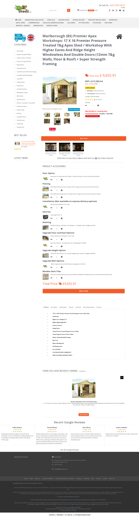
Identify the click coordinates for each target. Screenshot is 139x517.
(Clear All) (82, 371)
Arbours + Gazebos (23, 25)
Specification (63, 307)
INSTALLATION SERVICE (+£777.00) (59, 204)
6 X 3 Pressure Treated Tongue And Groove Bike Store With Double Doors (28, 143)
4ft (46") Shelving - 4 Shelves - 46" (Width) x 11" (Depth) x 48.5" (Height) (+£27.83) (72, 225)
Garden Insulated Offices (34, 20)
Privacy (98, 478)
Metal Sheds (20, 23)
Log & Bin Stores (21, 117)
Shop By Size (20, 127)
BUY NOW (84, 138)
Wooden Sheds (63, 20)
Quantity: (87, 102)
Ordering (86, 478)
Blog (31, 478)
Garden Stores (51, 25)
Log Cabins (71, 23)
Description (54, 307)
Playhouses (97, 23)
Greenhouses (38, 25)
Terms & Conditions (47, 478)
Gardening (19, 124)
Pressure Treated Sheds (97, 20)
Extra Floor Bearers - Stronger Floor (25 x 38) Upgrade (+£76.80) (68, 243)
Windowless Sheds (22, 92)
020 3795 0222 (117, 5)
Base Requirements (88, 307)
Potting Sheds (84, 23)
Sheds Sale (51, 20)
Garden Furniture (21, 106)
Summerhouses (33, 23)
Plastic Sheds (20, 110)
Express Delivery (79, 20)
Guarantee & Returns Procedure (65, 478)
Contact (105, 478)
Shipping (79, 478)
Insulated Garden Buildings (53, 23)
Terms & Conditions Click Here (71, 496)
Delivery (71, 307)
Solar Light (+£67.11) (56, 215)
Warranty (78, 307)
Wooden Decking (21, 89)
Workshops (113, 20)
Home (26, 478)
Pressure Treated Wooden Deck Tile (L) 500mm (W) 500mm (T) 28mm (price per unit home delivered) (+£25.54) (81, 274)
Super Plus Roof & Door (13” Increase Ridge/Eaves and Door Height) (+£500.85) (72, 253)
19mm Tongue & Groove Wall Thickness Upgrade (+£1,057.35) (67, 264)
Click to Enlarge (74, 109)
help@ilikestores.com (61, 469)
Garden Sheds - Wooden (23, 58)
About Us (37, 478)
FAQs (92, 478)
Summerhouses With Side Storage (26, 72)
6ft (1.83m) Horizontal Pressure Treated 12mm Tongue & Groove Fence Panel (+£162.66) (75, 194)
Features (46, 307)
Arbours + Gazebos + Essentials (25, 103)
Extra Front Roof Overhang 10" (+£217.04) (62, 236)
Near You (112, 478)
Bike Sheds (108, 23)
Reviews (99, 307)
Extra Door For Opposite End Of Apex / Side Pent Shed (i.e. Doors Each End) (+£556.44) (74, 176)
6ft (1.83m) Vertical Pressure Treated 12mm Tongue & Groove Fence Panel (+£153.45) (74, 187)
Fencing (18, 113)
